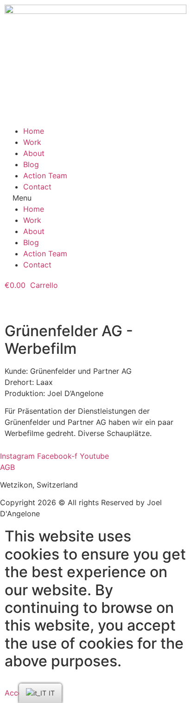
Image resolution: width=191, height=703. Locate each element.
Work (32, 142)
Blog (31, 164)
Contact (37, 186)
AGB (7, 467)
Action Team (45, 175)
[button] (95, 197)
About (34, 153)
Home (33, 131)
